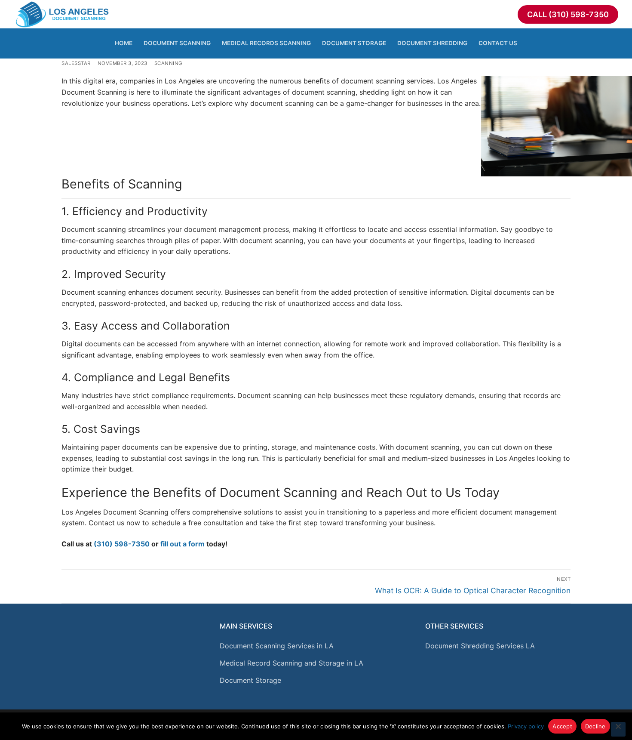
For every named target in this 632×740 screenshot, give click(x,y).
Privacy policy (526, 726)
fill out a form (182, 544)
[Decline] (618, 729)
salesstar (76, 63)
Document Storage (250, 680)
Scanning (168, 63)
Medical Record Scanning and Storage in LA (291, 663)
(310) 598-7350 (122, 544)
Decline (595, 726)
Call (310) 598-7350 (568, 14)
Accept (562, 726)
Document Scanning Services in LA (277, 645)
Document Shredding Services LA (480, 645)
